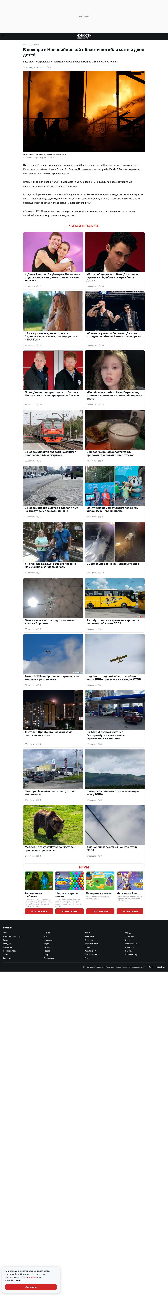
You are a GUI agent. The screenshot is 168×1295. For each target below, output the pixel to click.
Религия (128, 951)
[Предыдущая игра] (26, 880)
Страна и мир (131, 954)
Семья (6, 954)
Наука (46, 943)
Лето (127, 940)
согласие (32, 1277)
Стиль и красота (92, 954)
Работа (47, 951)
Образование (131, 943)
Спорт (46, 954)
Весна (87, 933)
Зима (5, 940)
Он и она (48, 947)
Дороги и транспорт (12, 936)
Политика (129, 947)
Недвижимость (91, 943)
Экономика (49, 958)
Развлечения (90, 951)
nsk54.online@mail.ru (155, 967)
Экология (7, 958)
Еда (45, 936)
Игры (84, 867)
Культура (89, 940)
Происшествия (31, 44)
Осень (87, 947)
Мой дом (7, 943)
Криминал (48, 940)
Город (128, 933)
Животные (89, 936)
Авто (5, 933)
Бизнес (47, 933)
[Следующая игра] (141, 880)
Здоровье (129, 936)
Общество (7, 947)
